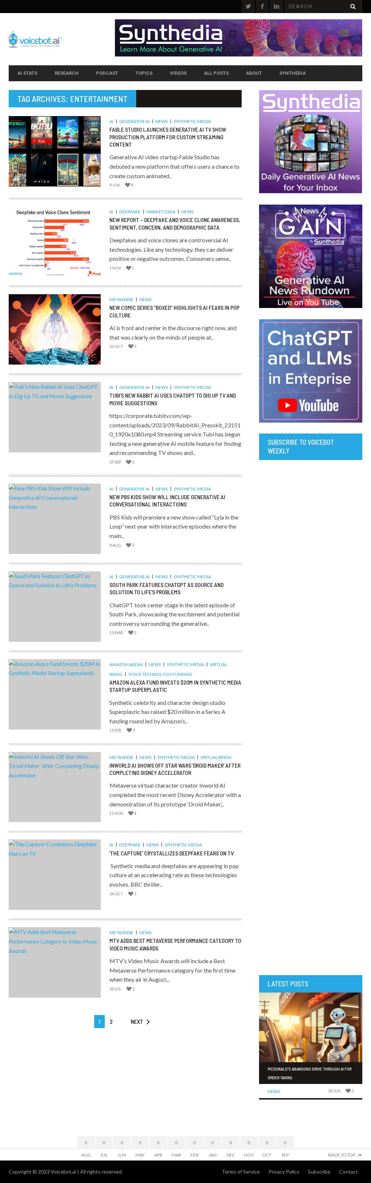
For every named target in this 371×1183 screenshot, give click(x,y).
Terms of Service (241, 1171)
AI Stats (27, 73)
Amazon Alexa (126, 664)
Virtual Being (216, 757)
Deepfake (130, 211)
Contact (348, 1171)
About (254, 73)
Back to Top (341, 1155)
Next (137, 1021)
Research (67, 73)
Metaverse (121, 299)
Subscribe (319, 1171)
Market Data (160, 211)
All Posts (216, 73)
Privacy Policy (283, 1171)
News (161, 121)
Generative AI (134, 121)
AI (111, 121)
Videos (178, 73)
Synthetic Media (192, 121)
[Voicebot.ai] (62, 39)
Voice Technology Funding (160, 674)
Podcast (107, 73)
